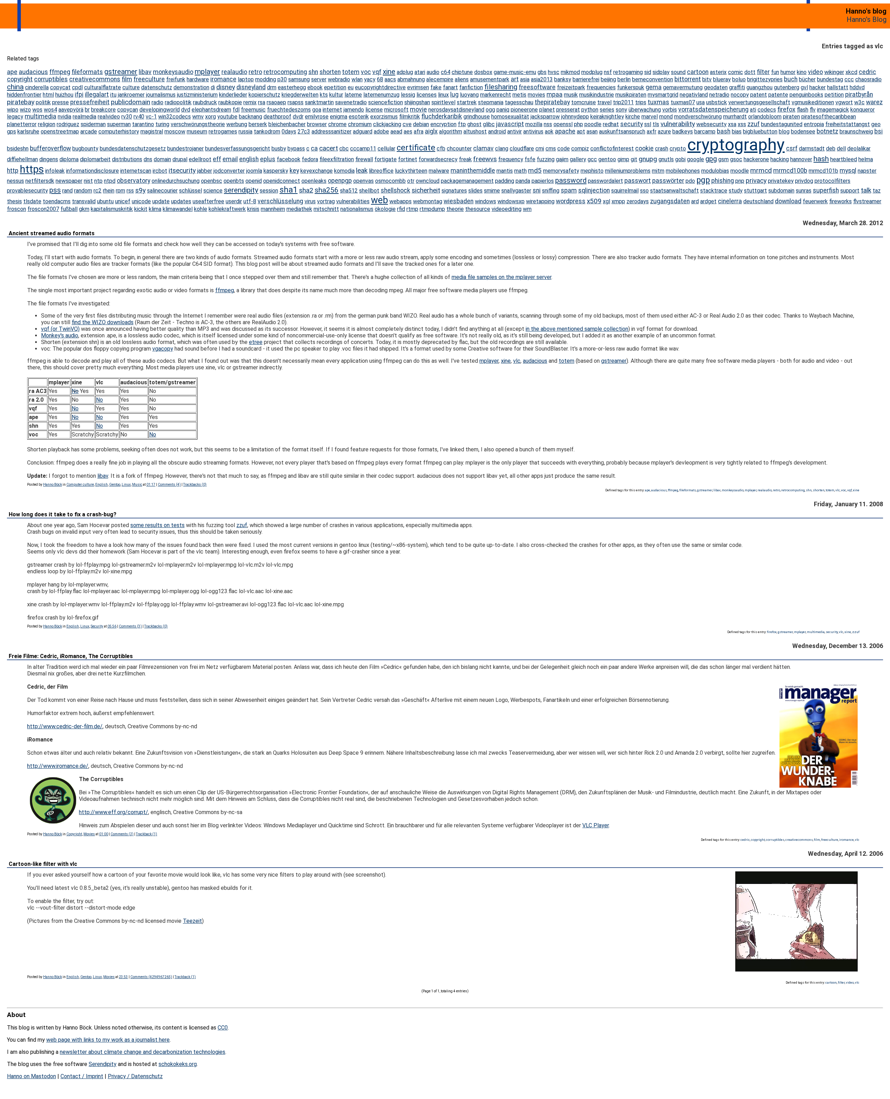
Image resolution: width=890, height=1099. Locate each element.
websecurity (711, 124)
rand (67, 190)
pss (55, 190)
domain (162, 159)
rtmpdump (432, 209)
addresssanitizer (331, 131)
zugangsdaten (670, 201)
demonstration (191, 87)
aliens (462, 79)
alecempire (439, 79)
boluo (739, 79)
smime (492, 190)
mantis (504, 170)
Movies (89, 834)
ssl (647, 124)
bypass (296, 148)
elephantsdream (211, 109)
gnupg (648, 159)
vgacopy (162, 348)
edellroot (200, 159)
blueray (722, 79)
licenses (426, 94)
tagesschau (519, 102)
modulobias (715, 170)
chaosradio (868, 79)
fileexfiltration (336, 159)
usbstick (716, 102)
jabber (204, 170)
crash (661, 148)
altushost (475, 131)
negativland (694, 94)
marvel (649, 116)
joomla (254, 170)
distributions (127, 159)
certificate (416, 148)
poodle (592, 124)
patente (778, 94)
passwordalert (605, 181)
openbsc (211, 181)
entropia (814, 124)
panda (523, 181)
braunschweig (856, 131)
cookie (644, 148)
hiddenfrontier (24, 94)
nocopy (740, 94)
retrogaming (628, 72)
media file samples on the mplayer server (501, 277)
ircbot (160, 170)
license (374, 109)
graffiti (737, 87)
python (589, 109)
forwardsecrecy (438, 159)
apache (565, 131)
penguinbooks (806, 94)
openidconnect (281, 181)
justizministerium (197, 94)
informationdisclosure (92, 170)
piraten (791, 116)
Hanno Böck (52, 484)
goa (316, 109)
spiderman (93, 124)
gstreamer (120, 71)
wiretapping (540, 201)
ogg (490, 109)
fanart (450, 87)
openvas (363, 181)
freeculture (149, 79)
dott (749, 72)
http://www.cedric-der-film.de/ (65, 726)
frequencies (601, 87)
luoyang (469, 94)
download (788, 201)
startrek (467, 102)
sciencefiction (385, 102)
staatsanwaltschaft (674, 190)
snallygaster (516, 190)
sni (537, 190)
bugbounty (85, 148)
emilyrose (317, 116)
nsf (608, 72)
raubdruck (205, 102)
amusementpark (489, 79)
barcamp (704, 131)
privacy (756, 180)
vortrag (326, 201)
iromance (223, 79)
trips (640, 102)
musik (571, 94)
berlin (624, 79)
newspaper (69, 181)
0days (289, 131)
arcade (88, 131)
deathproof (277, 116)
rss (130, 190)
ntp (98, 181)
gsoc (736, 159)
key (294, 170)
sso (644, 190)
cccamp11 (363, 148)
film (127, 79)
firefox (786, 109)
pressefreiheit (90, 102)
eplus (267, 159)
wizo (25, 109)
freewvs (485, 159)
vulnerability (678, 124)
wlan (357, 79)
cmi (539, 148)
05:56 (111, 626)
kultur (336, 94)
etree (255, 342)
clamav (483, 148)
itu (113, 94)
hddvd (857, 87)
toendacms (57, 201)
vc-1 (151, 116)
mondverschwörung (698, 116)
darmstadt (812, 148)
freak (465, 159)
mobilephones (683, 170)
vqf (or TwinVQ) (60, 329)
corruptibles (51, 79)
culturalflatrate (102, 87)
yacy (369, 79)
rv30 (126, 116)
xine (389, 71)
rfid (401, 209)
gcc (592, 159)
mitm (658, 170)
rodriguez (68, 124)
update (161, 201)
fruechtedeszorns (289, 109)
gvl (804, 87)
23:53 (123, 977)
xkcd (851, 72)
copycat (60, 87)
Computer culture (80, 484)
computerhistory (118, 131)
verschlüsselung (280, 201)
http (12, 170)
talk (866, 190)
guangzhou (759, 87)
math (520, 170)
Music (137, 484)
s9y (140, 190)
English (101, 484)
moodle (739, 170)
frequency (510, 159)
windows (485, 201)
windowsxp (511, 201)
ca (314, 148)
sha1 (289, 190)
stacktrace (713, 190)
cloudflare (522, 148)
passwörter (668, 180)
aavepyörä (70, 109)
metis (519, 94)
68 (380, 79)
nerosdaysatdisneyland (456, 109)
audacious (33, 71)
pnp (739, 181)
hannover (801, 159)
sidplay (661, 72)
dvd (185, 109)
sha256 (327, 190)
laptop (246, 79)
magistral (151, 131)
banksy (562, 79)
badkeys (682, 131)
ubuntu (105, 201)
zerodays (637, 201)
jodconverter (229, 170)
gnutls (666, 159)
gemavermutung (683, 87)
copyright (20, 79)
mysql (848, 170)
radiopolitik (178, 102)
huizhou (64, 94)
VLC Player (595, 825)
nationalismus (356, 209)
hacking (779, 159)
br (87, 109)
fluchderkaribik (441, 116)
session (269, 190)
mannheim (273, 209)
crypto (678, 148)
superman (119, 124)
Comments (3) (130, 626)
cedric (867, 71)
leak (361, 170)
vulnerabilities (353, 201)
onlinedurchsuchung (176, 181)
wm (527, 209)
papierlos (543, 181)
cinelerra (730, 201)
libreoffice (381, 170)
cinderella (37, 87)
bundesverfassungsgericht (237, 148)
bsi (878, 131)
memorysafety (561, 170)
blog (784, 131)
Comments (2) (122, 834)
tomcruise (583, 102)
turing (162, 124)
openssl (563, 124)
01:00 (103, 834)
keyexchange (316, 170)
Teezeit (192, 921)
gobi (680, 159)
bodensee (803, 131)
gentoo (607, 159)
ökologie (385, 209)
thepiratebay (552, 102)
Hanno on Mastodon (31, 1076)
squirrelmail (625, 190)
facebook (288, 159)
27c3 (304, 131)
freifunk (175, 79)
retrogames (223, 131)
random (83, 190)
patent (758, 94)
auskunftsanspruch (622, 131)
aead (396, 131)
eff (217, 159)
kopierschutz (264, 94)
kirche (632, 116)
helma (865, 159)
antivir (514, 131)
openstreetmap (60, 131)
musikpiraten (630, 94)
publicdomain (130, 102)
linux (443, 94)
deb (830, 148)
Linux (126, 484)
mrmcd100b (790, 170)
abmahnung (411, 79)
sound (678, 72)
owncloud (427, 181)
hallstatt (837, 87)
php (578, 124)
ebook (315, 87)
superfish (826, 190)
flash (802, 109)
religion (46, 124)
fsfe (530, 159)
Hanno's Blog (867, 19)
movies (536, 94)
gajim (562, 159)
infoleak (55, 170)
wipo (12, 109)
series (607, 109)
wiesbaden (459, 201)
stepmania (490, 102)
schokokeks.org (178, 1064)
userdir (234, 201)
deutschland (758, 201)
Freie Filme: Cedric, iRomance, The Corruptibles (71, 656)
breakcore (103, 109)
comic (735, 72)
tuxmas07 (683, 102)
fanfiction (471, 87)
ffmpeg (59, 71)
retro (255, 71)
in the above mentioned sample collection (577, 329)
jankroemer (131, 94)
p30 (282, 79)
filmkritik (409, 116)
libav (145, 71)
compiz (580, 148)
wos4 (50, 109)
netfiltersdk (39, 181)
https (32, 169)
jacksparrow (545, 116)
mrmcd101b (823, 170)
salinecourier (162, 190)
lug (454, 94)
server (318, 79)
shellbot (369, 190)
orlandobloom (765, 116)
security (631, 124)
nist (88, 181)
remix (250, 102)
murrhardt (735, 116)
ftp (462, 124)
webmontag (427, 201)
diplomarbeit (95, 159)
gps (11, 131)
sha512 (349, 190)
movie (418, 109)
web (379, 200)
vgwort (844, 102)
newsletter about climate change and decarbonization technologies (142, 1052)
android (497, 131)
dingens (48, 159)
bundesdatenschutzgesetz (133, 148)
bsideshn (18, 148)
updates (181, 201)
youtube (227, 116)
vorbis (669, 109)
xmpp (618, 201)
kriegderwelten (300, 94)
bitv (707, 79)
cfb (441, 148)
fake (436, 87)
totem (350, 71)
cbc (344, 148)
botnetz (827, 131)
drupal (179, 159)
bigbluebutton (760, 131)
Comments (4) (169, 484)
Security (97, 626)
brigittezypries (765, 79)
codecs (767, 109)
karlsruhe (28, 131)
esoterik (359, 116)
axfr (651, 131)
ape (12, 71)
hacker (817, 87)
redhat (611, 124)
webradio (339, 79)
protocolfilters (832, 181)
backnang (250, 116)
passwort (637, 180)
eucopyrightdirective (380, 87)
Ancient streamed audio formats (52, 233)
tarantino (143, 124)
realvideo (109, 116)
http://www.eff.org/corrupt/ (113, 812)
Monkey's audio (59, 335)
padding (504, 181)
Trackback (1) (146, 834)
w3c (859, 102)
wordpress (570, 201)
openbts (234, 181)
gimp (623, 159)
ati (753, 109)
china (15, 87)
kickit (140, 209)
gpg (711, 159)
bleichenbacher (287, 124)
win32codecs (174, 116)
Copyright (74, 834)
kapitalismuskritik (112, 209)
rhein (108, 190)
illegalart (97, 94)
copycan (127, 109)
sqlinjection (594, 190)
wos (37, 109)
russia (245, 131)
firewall (364, 159)
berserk (258, 124)
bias (737, 131)
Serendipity (102, 1064)
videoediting (506, 209)
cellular (386, 148)
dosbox (483, 72)
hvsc (553, 72)
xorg (210, 116)
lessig (408, 94)
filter (763, 71)
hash (821, 159)
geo (876, 124)
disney (225, 87)
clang (501, 148)
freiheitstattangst (847, 124)
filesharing (500, 87)
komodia (344, 170)
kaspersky (276, 170)
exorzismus (384, 116)
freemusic (253, 109)
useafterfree (208, 201)
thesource (477, 209)
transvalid (84, 201)
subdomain (781, 190)
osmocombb (390, 181)
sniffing (550, 190)
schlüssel (190, 190)
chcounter (459, 148)
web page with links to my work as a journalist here (108, 1039)
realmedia (84, 116)
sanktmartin (319, 102)
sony (621, 109)
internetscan (135, 170)
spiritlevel (443, 102)
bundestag (830, 79)
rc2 (98, 190)
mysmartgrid (663, 94)
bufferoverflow (50, 148)
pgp (703, 180)
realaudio (234, 71)
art (515, 79)
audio (433, 72)
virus (310, 201)
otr (410, 181)
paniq (502, 109)
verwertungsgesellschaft (759, 102)
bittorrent (687, 79)
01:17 (150, 484)
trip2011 (623, 102)
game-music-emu (515, 72)
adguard (362, 131)
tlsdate (32, 201)
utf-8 (249, 201)
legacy (15, 116)
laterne (353, 94)
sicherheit (426, 190)
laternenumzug (381, 94)
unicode (141, 201)
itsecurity (182, 170)
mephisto (592, 170)
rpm (120, 190)
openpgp (340, 180)
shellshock (395, 190)
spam (569, 190)
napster (867, 170)
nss (548, 124)
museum (197, 131)
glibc (489, 124)
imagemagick (833, 109)
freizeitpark (571, 87)
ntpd (109, 181)
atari (419, 72)
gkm (84, 209)
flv (813, 109)
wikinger (834, 72)
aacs (390, 79)
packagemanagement (467, 181)
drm (271, 87)
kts (324, 94)
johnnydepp (575, 116)
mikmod (570, 72)
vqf (376, 71)
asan (592, 131)
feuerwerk (815, 201)
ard (695, 201)
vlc (516, 361)
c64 (445, 72)
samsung (299, 79)
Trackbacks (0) (195, 484)
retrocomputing (285, 71)
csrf (792, 148)
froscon (16, 209)
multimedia (40, 116)
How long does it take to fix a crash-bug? (62, 514)
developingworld (159, 109)
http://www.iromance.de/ (57, 766)
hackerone (756, 159)
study (736, 190)
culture (131, 87)
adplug (405, 72)
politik (43, 102)
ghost (474, 124)
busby (279, 148)
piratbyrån (859, 94)
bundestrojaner (185, 148)
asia (524, 79)
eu (351, 87)
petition (834, 94)
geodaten (716, 87)
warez (874, 102)
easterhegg (292, 87)
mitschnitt (326, 209)
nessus (15, 181)
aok (549, 131)
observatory (133, 180)
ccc (849, 79)
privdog (804, 181)
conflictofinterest (612, 148)
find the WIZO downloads (103, 322)
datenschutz (156, 87)
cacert (328, 148)
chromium (360, 124)
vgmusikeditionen (813, 102)
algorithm (450, 131)
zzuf (753, 124)
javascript (510, 124)
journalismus (161, 94)
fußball (69, 209)
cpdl (77, 87)
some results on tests (157, 525)
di (213, 87)
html (48, 94)
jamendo (353, 109)
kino (802, 72)
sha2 (306, 190)
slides (475, 190)
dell (841, 148)
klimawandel (178, 209)
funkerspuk (630, 87)
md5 (535, 170)
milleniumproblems (627, 170)
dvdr (298, 116)
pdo (690, 181)
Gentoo (114, 484)
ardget (708, 201)
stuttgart (755, 190)
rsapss (296, 102)
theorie (455, 209)
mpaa (555, 94)
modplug (591, 72)
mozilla (533, 124)
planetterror (22, 124)
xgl (606, 201)
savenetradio (351, 102)
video (815, 71)
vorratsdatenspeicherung (713, 109)
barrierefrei (586, 79)
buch (791, 79)
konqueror (862, 109)
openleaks (313, 181)
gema (654, 87)
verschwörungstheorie (198, 124)
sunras (803, 190)
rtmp (412, 209)
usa (700, 102)
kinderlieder (233, 94)
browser (317, 124)
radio (157, 102)
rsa (261, 102)
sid (647, 72)
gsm (723, 159)
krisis (253, 209)
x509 (594, 201)
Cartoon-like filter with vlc (43, 864)
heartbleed (843, 159)
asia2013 (542, 79)
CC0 (223, 1027)
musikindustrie (596, 94)
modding (265, 79)
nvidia (64, 116)
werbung (236, 124)
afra (418, 131)
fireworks (840, 201)
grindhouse (476, 116)
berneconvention (652, 79)
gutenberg (786, 87)
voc (366, 71)
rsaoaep (276, 102)
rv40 (139, 116)
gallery (578, 159)
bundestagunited (781, 124)
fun (775, 72)
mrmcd (761, 170)
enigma (338, 116)
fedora (310, 159)
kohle (200, 209)
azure (664, 131)
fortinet (407, 159)
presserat (568, 109)
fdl (236, 109)
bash (723, 131)
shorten (330, 71)
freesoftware (537, 87)
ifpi (79, 94)
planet (547, 109)
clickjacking (387, 124)
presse (60, 102)
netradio (719, 94)
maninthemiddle (473, 170)
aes (408, 131)
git (634, 159)
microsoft (396, 109)
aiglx (431, 131)
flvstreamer (867, 201)
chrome (337, 124)
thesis (14, 201)
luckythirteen (411, 170)
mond (666, 116)
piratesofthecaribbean (828, 116)
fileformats (87, 71)
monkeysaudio (173, 71)
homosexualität (510, 116)
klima (155, 209)
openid (253, 181)
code (563, 148)
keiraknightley (607, 116)
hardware (198, 79)
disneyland (251, 87)
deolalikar (859, 148)
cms (550, 148)
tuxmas (658, 102)
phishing (722, 180)
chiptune (462, 72)
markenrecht (495, 94)
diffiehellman (22, 159)
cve (407, 124)
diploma (69, 159)
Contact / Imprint (81, 1076)
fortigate (385, 159)
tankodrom (267, 131)
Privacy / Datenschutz (135, 1076)
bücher (807, 79)
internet (332, 109)
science (212, 190)
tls (656, 124)
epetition (335, 87)
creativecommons (94, 79)
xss (742, 124)
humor (787, 72)
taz (877, 190)
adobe (381, 131)
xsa (732, 124)
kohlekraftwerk (227, 209)
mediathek (299, 209)
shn (313, 71)
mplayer (207, 71)
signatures (454, 190)
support (849, 190)
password (570, 180)
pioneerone (524, 109)
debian (421, 124)
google (695, 159)
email (230, 159)
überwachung (645, 109)
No (75, 391)
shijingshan (417, 102)
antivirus (533, 131)
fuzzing (546, 159)
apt (581, 131)
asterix (718, 72)
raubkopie (230, 102)
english (249, 159)
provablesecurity (27, 190)
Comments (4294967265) (151, 977)
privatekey (781, 181)
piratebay (20, 102)
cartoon (698, 71)
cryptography (736, 145)
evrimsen (418, 87)
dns (148, 159)
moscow (174, 131)
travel (604, 102)
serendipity (241, 190)
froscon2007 (43, 209)
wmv (198, 116)
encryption (443, 124)
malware (439, 170)
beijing (608, 79)
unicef (122, 201)
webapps (400, 201)
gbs (542, 72)
